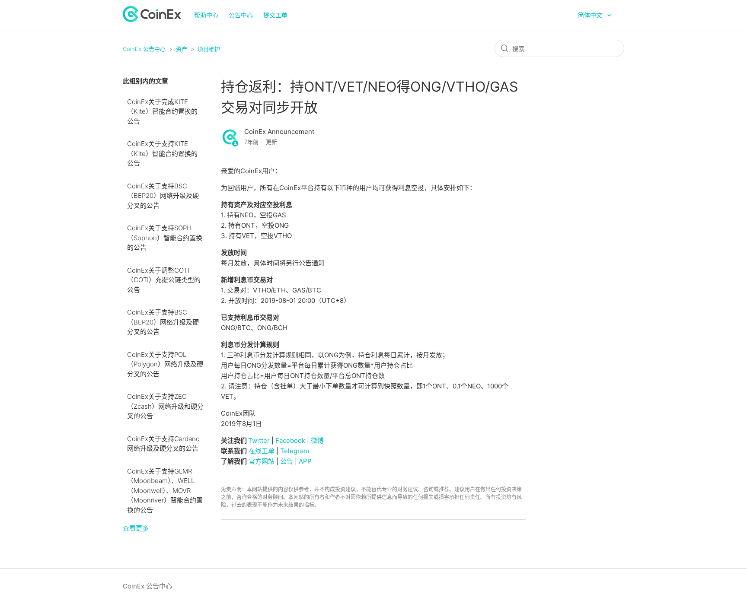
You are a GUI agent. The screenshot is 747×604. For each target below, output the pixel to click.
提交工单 (275, 15)
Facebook (290, 440)
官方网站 (262, 461)
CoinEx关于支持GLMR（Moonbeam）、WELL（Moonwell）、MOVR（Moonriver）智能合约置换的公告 (165, 490)
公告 (286, 461)
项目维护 (209, 48)
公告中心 (241, 15)
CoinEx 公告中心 (144, 48)
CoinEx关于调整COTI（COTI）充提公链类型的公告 (164, 280)
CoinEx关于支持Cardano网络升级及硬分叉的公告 (163, 444)
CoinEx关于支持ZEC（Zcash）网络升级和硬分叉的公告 (165, 406)
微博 (317, 440)
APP (305, 461)
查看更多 (136, 528)
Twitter (259, 440)
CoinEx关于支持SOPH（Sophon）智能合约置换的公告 (164, 237)
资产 (181, 48)
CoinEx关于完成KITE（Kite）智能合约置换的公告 (162, 111)
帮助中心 (206, 15)
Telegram (294, 451)
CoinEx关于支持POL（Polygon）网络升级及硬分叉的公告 (165, 364)
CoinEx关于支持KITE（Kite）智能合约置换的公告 (162, 153)
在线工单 (262, 451)
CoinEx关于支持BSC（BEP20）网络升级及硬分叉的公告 (163, 196)
